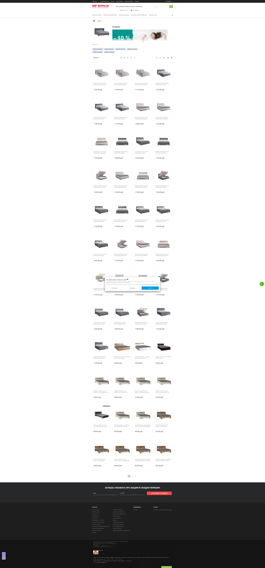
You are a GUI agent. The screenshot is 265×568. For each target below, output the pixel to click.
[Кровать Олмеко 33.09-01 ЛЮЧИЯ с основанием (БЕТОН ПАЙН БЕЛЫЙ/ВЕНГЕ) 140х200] (142, 380)
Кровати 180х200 (109, 52)
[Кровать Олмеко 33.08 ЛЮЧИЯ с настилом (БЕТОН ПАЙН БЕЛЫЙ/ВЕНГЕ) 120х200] (142, 414)
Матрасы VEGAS (95, 509)
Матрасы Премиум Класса (98, 528)
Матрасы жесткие (117, 528)
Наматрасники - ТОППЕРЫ (98, 520)
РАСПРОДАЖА (95, 518)
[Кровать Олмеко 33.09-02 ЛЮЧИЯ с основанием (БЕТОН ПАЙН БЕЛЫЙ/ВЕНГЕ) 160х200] (101, 380)
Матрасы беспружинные (118, 524)
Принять (150, 288)
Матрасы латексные (96, 530)
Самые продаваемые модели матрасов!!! (122, 530)
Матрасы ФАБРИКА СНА (118, 509)
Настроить (132, 288)
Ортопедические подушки (98, 522)
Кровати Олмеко (98, 49)
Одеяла (114, 520)
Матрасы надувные (96, 524)
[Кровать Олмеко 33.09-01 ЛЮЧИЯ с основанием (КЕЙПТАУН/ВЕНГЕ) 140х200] (101, 449)
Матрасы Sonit (95, 516)
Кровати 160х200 (97, 52)
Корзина (169, 1)
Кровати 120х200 (120, 49)
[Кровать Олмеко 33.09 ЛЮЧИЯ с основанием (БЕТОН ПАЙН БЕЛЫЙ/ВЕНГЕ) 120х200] (122, 414)
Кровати (94, 532)
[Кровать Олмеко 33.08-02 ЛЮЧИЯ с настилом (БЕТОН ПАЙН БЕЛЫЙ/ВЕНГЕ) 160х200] (122, 380)
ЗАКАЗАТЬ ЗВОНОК (262, 283)
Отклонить (115, 288)
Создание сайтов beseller (166, 567)
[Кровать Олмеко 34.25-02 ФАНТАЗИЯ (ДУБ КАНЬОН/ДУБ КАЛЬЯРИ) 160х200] (101, 414)
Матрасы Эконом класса (118, 526)
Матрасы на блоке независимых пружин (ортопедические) (101, 526)
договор (136, 509)
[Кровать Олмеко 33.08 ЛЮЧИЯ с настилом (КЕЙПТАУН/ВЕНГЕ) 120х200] (163, 449)
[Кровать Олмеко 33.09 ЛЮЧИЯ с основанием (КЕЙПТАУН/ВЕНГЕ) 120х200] (142, 449)
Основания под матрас (118, 522)
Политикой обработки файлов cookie (150, 284)
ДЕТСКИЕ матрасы (117, 518)
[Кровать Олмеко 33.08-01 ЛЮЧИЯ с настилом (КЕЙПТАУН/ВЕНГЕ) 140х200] (122, 449)
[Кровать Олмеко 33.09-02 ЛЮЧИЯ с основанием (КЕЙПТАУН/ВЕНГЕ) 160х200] (163, 414)
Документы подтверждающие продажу (162, 509)
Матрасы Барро (116, 516)
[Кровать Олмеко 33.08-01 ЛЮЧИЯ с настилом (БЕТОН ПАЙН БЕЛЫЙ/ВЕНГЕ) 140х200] (163, 380)
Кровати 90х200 (109, 49)
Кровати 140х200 (132, 49)
